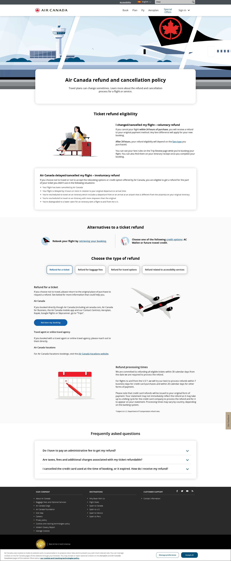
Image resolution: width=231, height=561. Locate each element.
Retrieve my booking (51, 322)
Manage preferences (167, 555)
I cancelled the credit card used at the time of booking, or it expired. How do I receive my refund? (105, 468)
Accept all (189, 555)
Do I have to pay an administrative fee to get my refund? (79, 450)
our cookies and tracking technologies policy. (60, 558)
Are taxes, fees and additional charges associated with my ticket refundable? (92, 459)
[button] (193, 2)
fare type (177, 141)
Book (125, 10)
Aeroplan (153, 10)
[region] (115, 555)
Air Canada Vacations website (93, 353)
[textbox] (173, 2)
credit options (174, 239)
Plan (134, 10)
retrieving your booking (92, 241)
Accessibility (125, 2)
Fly (142, 10)
